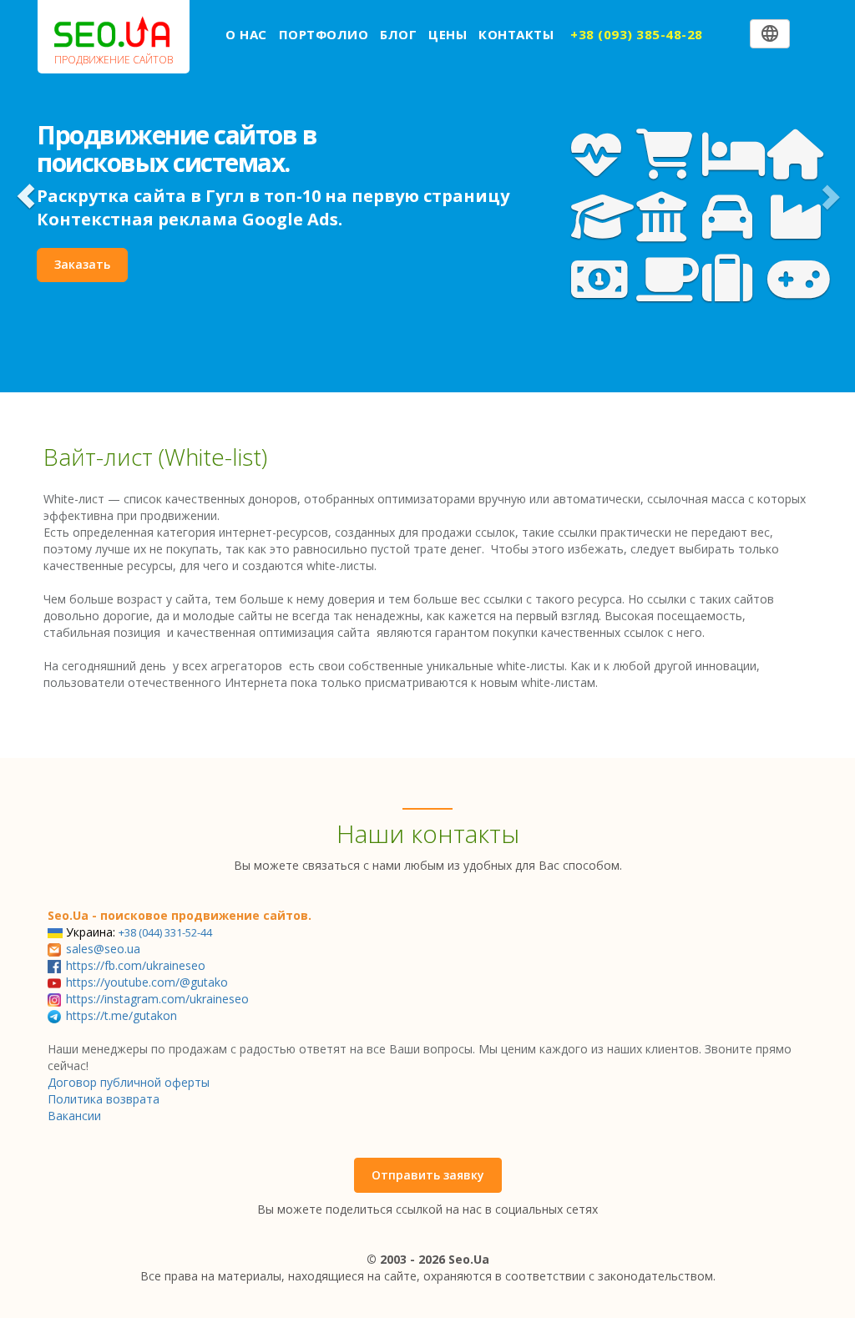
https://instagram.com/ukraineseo (157, 999)
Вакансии (74, 1116)
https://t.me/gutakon (121, 1015)
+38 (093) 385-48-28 (636, 34)
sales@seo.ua (103, 949)
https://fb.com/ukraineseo (135, 965)
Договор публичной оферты (129, 1082)
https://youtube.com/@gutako (147, 982)
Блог (398, 34)
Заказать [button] (82, 264)
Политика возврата (103, 1099)
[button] (25, 196)
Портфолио (324, 34)
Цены (447, 34)
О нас (246, 34)
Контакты (516, 34)
